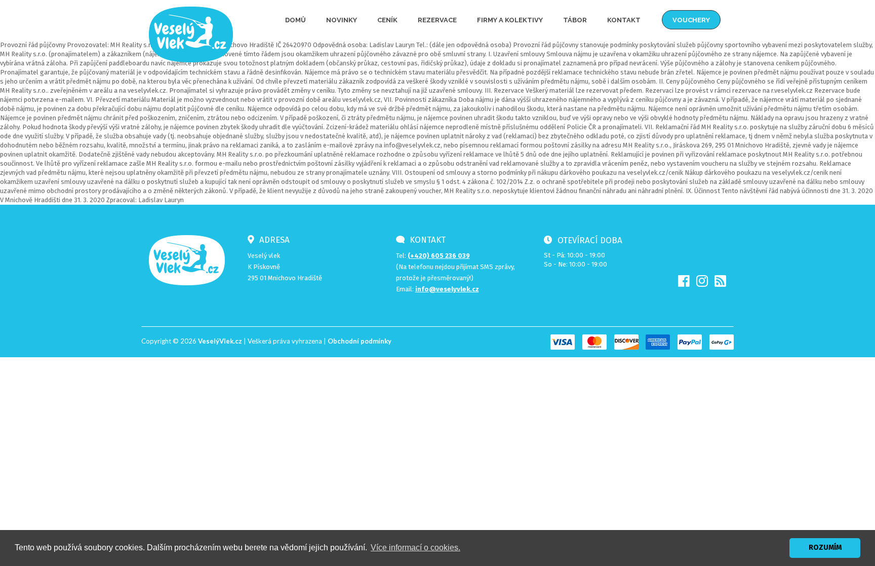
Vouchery (691, 20)
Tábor (575, 20)
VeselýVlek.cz (220, 341)
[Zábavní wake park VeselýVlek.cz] (191, 33)
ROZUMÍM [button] (825, 547)
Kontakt (624, 20)
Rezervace (437, 20)
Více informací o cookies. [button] (415, 547)
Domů (295, 20)
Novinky (341, 20)
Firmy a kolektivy (510, 20)
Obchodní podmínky (359, 341)
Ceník (387, 20)
